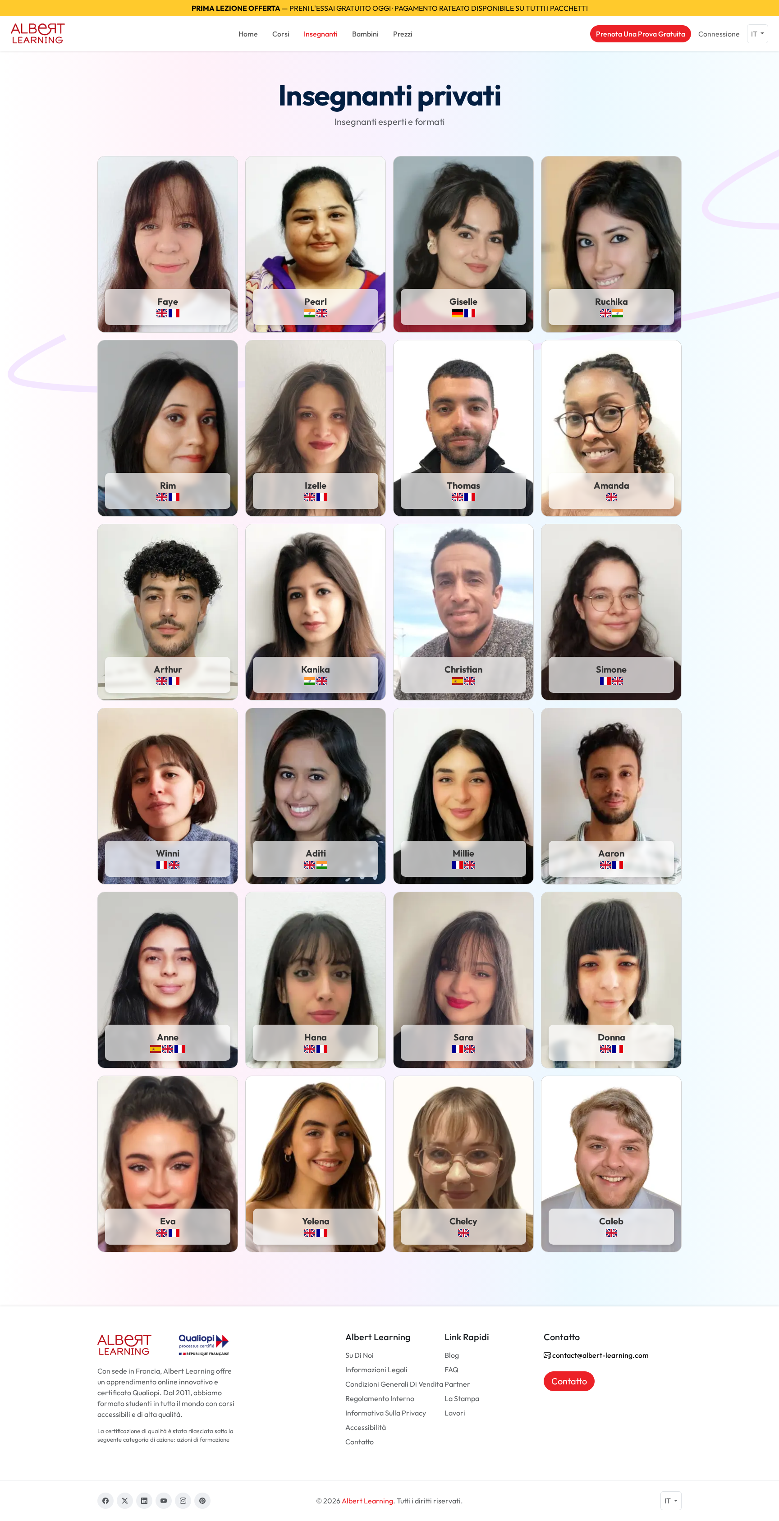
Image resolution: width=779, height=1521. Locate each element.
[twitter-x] (125, 1501)
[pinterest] (202, 1501)
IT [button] (755, 33)
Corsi (280, 33)
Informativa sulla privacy (385, 1412)
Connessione (719, 33)
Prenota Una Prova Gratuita (640, 33)
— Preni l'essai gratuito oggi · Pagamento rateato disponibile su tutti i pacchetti (390, 8)
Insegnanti (321, 33)
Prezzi (402, 33)
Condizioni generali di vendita (394, 1383)
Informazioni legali (376, 1369)
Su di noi (359, 1355)
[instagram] (183, 1501)
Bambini (365, 33)
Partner (457, 1383)
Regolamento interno (379, 1398)
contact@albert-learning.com (600, 1355)
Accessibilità (365, 1427)
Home (248, 33)
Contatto (359, 1441)
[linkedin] (144, 1501)
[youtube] (164, 1501)
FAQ (451, 1369)
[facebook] (105, 1501)
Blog (451, 1355)
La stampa (461, 1398)
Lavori (454, 1412)
